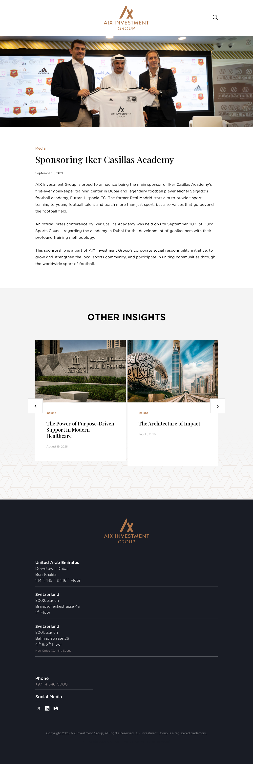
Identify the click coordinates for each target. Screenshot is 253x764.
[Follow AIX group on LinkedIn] (47, 708)
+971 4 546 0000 (51, 684)
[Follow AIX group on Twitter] (38, 708)
